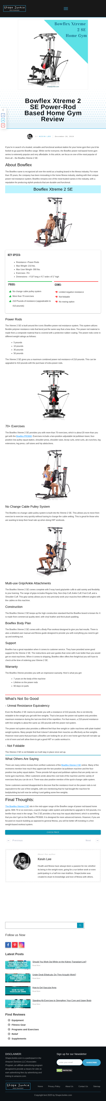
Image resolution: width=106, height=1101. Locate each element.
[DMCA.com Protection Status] (64, 1070)
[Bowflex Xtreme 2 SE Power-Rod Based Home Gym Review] (53, 54)
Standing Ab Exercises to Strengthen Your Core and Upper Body (61, 1000)
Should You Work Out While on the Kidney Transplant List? (59, 962)
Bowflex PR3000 (24, 436)
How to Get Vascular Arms (44, 988)
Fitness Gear (19, 1025)
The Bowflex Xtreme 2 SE (17, 806)
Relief (15, 1034)
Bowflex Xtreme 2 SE (71, 765)
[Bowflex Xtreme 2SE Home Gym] (53, 221)
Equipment (18, 1020)
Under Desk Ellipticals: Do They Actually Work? (54, 975)
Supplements (19, 1038)
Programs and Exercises (25, 1029)
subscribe (91, 1063)
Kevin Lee (45, 136)
